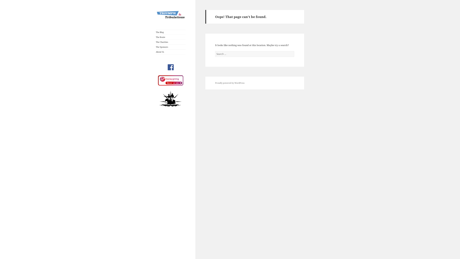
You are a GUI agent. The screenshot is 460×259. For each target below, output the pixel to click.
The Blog (160, 32)
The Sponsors (162, 47)
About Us (160, 52)
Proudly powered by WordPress (229, 83)
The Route (160, 37)
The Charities (162, 42)
